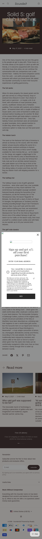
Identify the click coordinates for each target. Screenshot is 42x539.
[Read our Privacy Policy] (33, 278)
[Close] (38, 235)
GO (21, 296)
